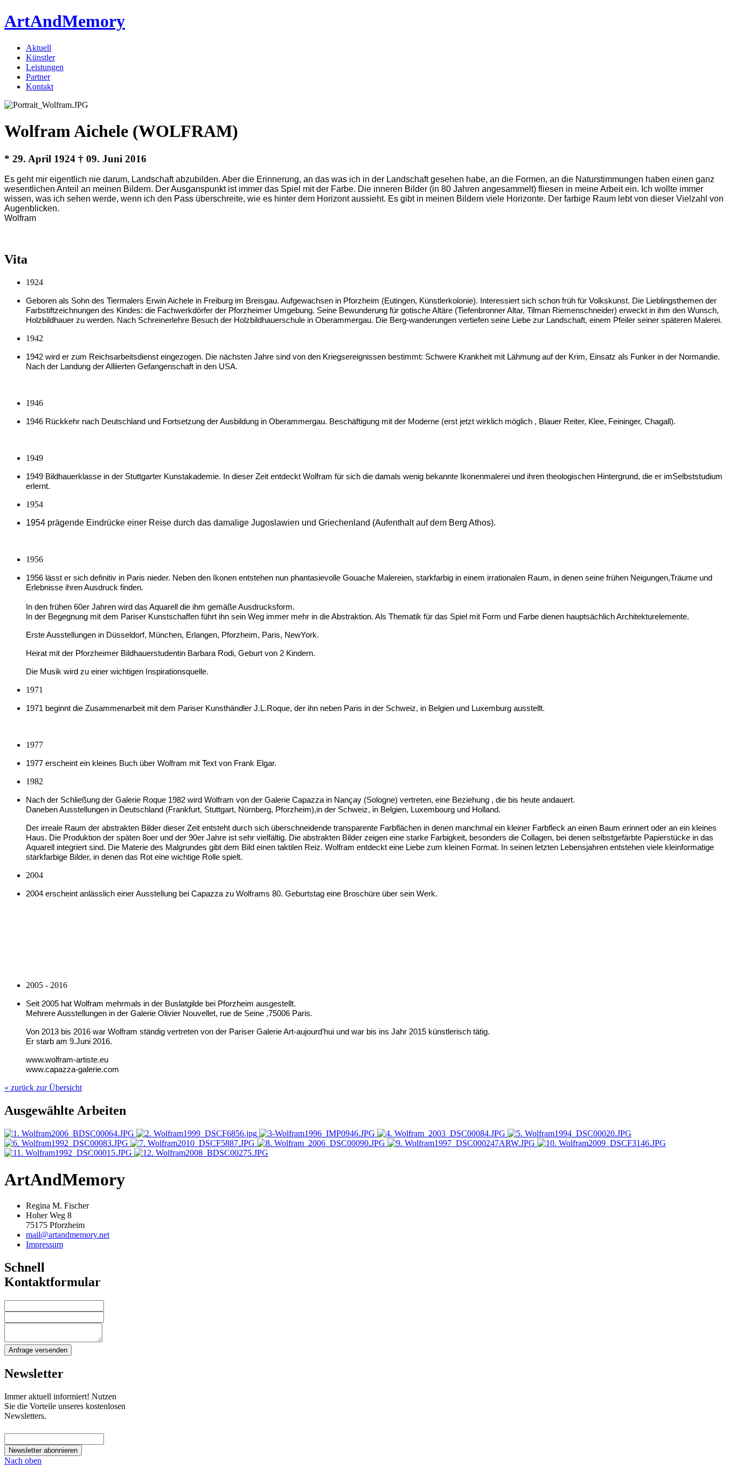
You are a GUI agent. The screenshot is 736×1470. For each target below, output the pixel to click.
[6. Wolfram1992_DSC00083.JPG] (67, 1143)
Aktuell (38, 47)
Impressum (44, 1244)
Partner (38, 76)
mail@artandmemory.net (67, 1234)
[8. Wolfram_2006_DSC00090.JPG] (322, 1143)
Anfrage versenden (38, 1350)
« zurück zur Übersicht (43, 1087)
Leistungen (45, 67)
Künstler (40, 57)
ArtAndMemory (64, 21)
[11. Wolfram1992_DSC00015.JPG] (69, 1152)
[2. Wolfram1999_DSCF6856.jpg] (197, 1133)
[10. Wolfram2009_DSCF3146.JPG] (601, 1143)
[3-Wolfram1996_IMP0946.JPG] (318, 1133)
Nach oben (22, 1460)
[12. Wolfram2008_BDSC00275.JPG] (201, 1152)
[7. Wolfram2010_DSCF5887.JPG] (193, 1143)
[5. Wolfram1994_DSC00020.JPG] (569, 1133)
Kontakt (39, 86)
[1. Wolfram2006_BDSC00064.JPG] (70, 1133)
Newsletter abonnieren (43, 1450)
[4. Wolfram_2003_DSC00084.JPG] (442, 1133)
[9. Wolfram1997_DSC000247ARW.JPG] (462, 1143)
